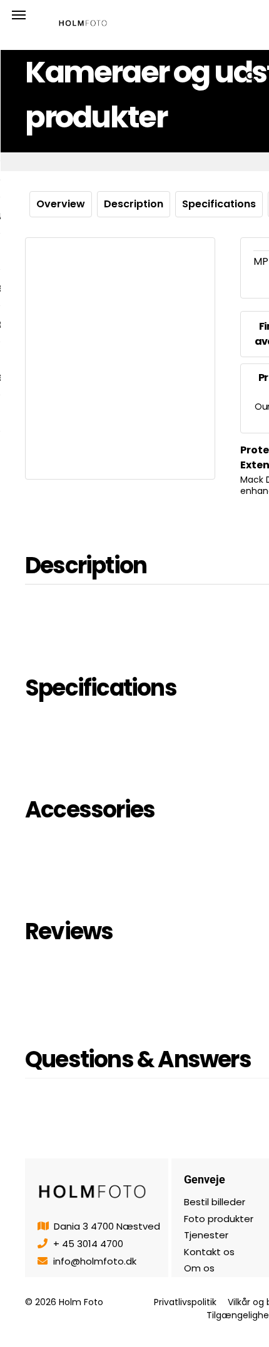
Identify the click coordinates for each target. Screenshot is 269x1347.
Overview (60, 204)
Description (133, 204)
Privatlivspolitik (185, 1302)
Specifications (219, 204)
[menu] (18, 14)
